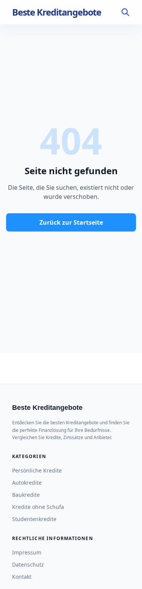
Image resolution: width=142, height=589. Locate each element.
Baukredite (26, 494)
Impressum (26, 552)
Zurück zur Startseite (71, 222)
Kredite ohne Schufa (38, 506)
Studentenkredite (34, 519)
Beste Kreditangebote (56, 12)
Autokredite (27, 482)
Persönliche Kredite (37, 470)
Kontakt (21, 576)
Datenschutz (28, 564)
